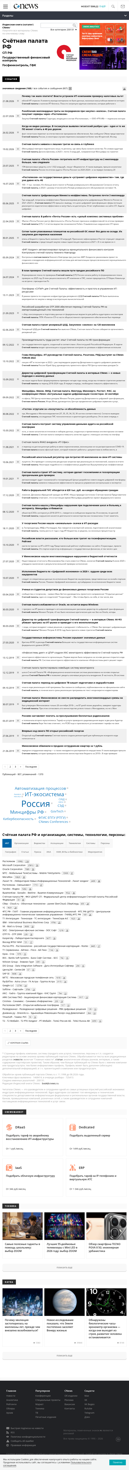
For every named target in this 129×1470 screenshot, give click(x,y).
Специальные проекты (47, 1399)
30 (74, 893)
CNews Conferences (53, 822)
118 (27, 861)
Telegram (89, 1412)
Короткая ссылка (19, 1043)
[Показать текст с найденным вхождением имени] (70, 88)
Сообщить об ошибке (22, 1440)
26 (90, 914)
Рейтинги (11, 1404)
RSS (13, 1432)
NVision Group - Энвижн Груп (18, 961)
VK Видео (89, 1404)
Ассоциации (56, 843)
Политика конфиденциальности (28, 1436)
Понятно (117, 1462)
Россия (35, 803)
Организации (21, 843)
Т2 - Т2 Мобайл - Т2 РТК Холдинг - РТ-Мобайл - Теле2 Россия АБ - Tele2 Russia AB (46, 1020)
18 (32, 926)
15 (25, 954)
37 (41, 885)
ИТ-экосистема (44, 794)
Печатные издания (45, 1416)
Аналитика (12, 1399)
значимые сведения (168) (17, 88)
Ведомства (39, 843)
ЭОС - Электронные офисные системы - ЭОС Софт (30, 930)
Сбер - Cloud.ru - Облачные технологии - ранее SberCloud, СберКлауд (41, 903)
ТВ (36, 1412)
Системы (90, 843)
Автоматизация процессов (40, 788)
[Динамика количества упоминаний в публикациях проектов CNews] (124, 89)
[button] (113, 6)
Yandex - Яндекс (11, 888)
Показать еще (64, 1267)
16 (57, 950)
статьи (59, 1059)
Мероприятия (95, 851)
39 (24, 877)
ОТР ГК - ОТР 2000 (12, 934)
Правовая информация (23, 1445)
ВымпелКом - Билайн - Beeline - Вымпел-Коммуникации (33, 892)
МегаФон (7, 876)
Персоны (105, 843)
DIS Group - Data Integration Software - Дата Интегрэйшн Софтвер (38, 965)
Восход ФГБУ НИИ (12, 942)
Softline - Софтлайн (13, 989)
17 (31, 942)
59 (37, 865)
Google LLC (8, 985)
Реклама (68, 1399)
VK (85, 1399)
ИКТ (7, 843)
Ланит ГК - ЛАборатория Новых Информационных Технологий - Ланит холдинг (46, 880)
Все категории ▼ (63, 29)
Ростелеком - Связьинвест (17, 884)
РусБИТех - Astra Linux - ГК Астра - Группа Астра (29, 981)
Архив (9, 1412)
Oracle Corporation (13, 869)
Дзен (87, 1416)
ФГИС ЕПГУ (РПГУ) (52, 817)
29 (88, 903)
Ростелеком (9, 861)
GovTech (57, 811)
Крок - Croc (8, 953)
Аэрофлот (17, 794)
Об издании (70, 1395)
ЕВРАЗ (61, 802)
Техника (39, 1408)
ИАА (49, 851)
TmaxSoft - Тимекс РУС (15, 1016)
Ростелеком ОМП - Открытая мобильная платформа (31, 1005)
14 (20, 973)
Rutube (88, 1408)
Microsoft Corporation (14, 865)
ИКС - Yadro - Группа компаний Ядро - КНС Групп (29, 993)
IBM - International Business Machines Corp (26, 922)
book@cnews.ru (50, 1083)
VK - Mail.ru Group (12, 926)
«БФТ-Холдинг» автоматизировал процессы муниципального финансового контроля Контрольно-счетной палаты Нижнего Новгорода (68, 251)
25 (59, 922)
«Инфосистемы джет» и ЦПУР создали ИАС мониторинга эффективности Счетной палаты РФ (72, 652)
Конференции (43, 1395)
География (10, 851)
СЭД (61, 805)
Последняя (31, 766)
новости (18, 1059)
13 (34, 989)
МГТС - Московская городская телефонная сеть (28, 977)
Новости (10, 1395)
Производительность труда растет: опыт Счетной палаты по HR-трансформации (66, 339)
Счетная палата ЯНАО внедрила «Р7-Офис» (45, 442)
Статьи (25, 851)
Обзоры (10, 1408)
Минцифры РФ (27, 812)
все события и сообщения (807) (51, 88)
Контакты (69, 1408)
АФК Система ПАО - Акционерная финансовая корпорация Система (39, 997)
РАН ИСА (17, 796)
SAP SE (6, 973)
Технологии (75, 843)
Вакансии (69, 1404)
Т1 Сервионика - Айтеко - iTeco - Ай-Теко (25, 949)
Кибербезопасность (18, 819)
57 (72, 873)
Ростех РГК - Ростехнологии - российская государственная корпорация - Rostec (45, 945)
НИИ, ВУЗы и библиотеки (69, 851)
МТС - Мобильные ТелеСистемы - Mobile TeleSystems (31, 873)
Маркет (39, 1404)
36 (30, 889)
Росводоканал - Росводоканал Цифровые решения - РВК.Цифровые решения (44, 1009)
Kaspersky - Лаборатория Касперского (23, 938)
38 (99, 881)
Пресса (37, 851)
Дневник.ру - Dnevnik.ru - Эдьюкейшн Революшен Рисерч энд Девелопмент (44, 1012)
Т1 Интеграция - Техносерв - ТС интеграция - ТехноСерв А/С (35, 918)
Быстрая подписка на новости (27, 1428)
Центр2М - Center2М (14, 969)
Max (86, 1395)
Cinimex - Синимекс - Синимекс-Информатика (27, 1001)
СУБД (61, 799)
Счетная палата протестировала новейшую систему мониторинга (58, 667)
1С (4, 907)
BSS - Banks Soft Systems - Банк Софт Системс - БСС (30, 957)
